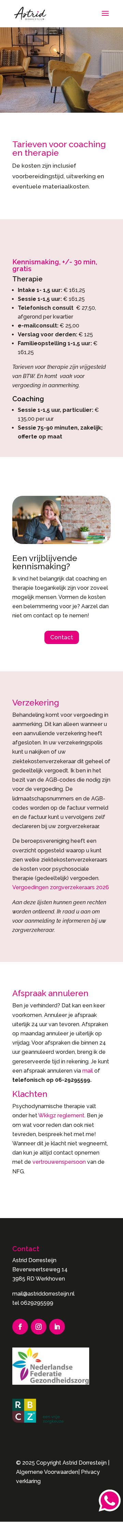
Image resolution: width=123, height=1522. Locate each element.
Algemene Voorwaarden (47, 1472)
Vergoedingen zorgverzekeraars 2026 (60, 887)
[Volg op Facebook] (20, 1327)
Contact (61, 637)
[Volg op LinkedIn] (57, 1327)
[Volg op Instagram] (38, 1327)
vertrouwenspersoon (59, 1162)
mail (88, 1070)
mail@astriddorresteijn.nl (43, 1293)
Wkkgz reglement (61, 1115)
